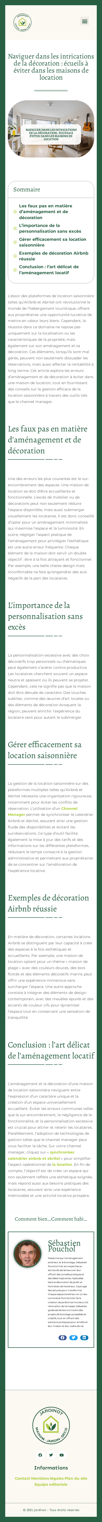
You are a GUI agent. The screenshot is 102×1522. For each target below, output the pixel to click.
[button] (84, 21)
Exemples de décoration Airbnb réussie (53, 256)
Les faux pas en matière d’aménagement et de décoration (45, 211)
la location (62, 1164)
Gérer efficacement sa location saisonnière (52, 242)
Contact (22, 1478)
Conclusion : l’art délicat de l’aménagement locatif (49, 269)
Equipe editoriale (51, 1484)
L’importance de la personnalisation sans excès (50, 228)
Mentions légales (47, 1478)
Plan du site (76, 1478)
